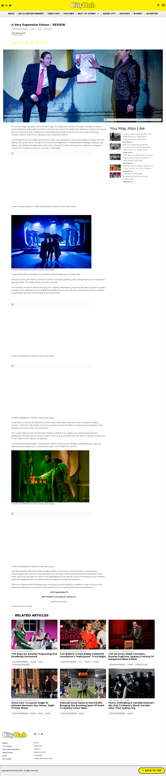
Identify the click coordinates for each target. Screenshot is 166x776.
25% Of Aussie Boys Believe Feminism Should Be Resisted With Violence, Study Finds (137, 147)
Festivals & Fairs (141, 664)
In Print (138, 13)
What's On (48, 29)
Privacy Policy (40, 752)
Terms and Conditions (43, 758)
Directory (54, 13)
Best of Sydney (87, 13)
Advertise (152, 13)
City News (7, 746)
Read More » (128, 142)
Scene (81, 713)
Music (40, 713)
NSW (4, 756)
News (11, 13)
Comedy (88, 662)
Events (95, 662)
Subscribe (38, 755)
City (80, 662)
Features (69, 13)
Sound (47, 713)
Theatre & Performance (21, 664)
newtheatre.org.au (58, 601)
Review (33, 662)
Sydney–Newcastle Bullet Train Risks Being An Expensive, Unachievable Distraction (137, 136)
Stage (33, 29)
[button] (15, 42)
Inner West (7, 753)
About (36, 743)
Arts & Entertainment (31, 13)
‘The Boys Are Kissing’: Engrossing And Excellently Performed (135, 176)
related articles (31, 615)
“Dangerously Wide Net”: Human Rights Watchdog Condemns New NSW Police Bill (138, 158)
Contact (37, 749)
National (6, 759)
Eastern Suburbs (10, 749)
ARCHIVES (124, 13)
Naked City (109, 13)
